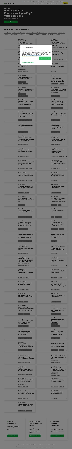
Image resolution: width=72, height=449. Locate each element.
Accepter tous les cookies (45, 58)
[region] (36, 55)
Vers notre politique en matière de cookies (33, 55)
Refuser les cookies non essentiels (29, 58)
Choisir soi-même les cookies (27, 62)
